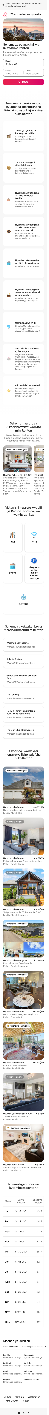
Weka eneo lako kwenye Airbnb (26, 14)
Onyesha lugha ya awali (15, 6)
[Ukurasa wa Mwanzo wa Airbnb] (5, 14)
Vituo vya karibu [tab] (10, 1346)
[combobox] (23, 64)
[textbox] (13, 73)
